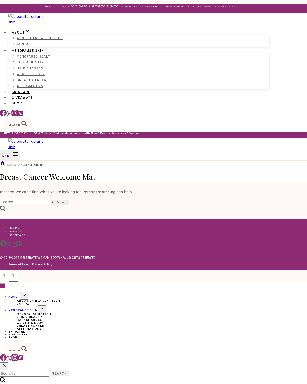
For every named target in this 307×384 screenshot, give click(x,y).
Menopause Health (141, 6)
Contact (25, 44)
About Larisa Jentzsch (40, 38)
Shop (17, 104)
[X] (9, 246)
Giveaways (22, 98)
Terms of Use (18, 264)
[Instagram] (14, 115)
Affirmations (30, 86)
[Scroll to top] (4, 275)
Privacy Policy (42, 264)
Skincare (21, 92)
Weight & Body (31, 75)
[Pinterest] (20, 115)
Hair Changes (30, 69)
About (16, 231)
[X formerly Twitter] (9, 115)
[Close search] (4, 366)
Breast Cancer (32, 81)
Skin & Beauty (177, 6)
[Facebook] (3, 115)
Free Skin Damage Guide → (96, 6)
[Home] (2, 164)
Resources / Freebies (217, 6)
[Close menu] (2, 285)
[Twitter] (9, 359)
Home (15, 228)
